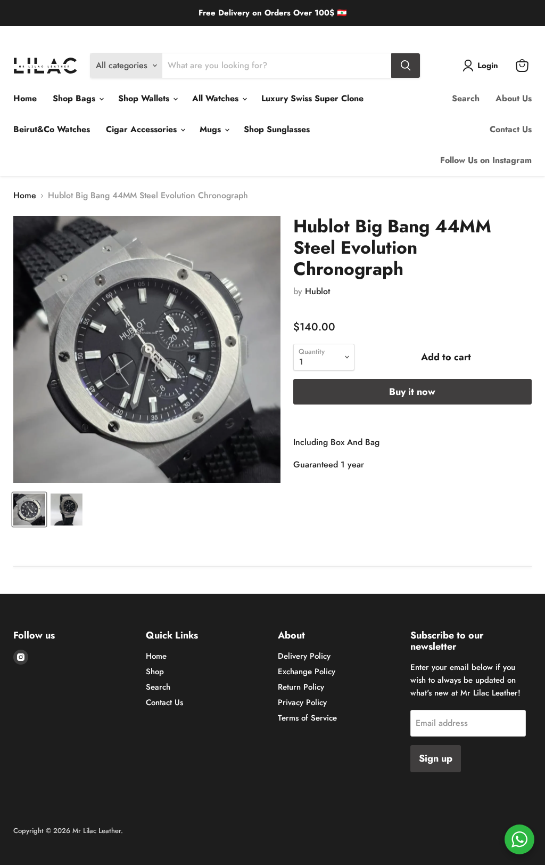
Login (487, 65)
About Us (514, 98)
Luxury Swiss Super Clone (312, 98)
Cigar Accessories (142, 129)
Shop (155, 671)
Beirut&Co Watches (51, 129)
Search (466, 98)
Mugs (212, 129)
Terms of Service (307, 718)
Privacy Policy (302, 702)
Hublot (317, 291)
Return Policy (148, 34)
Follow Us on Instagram (486, 160)
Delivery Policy (35, 34)
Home (25, 98)
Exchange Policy (92, 34)
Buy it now (412, 392)
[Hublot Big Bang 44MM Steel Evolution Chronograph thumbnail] (29, 509)
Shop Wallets (145, 98)
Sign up (435, 758)
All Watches (216, 98)
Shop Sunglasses (277, 129)
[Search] (405, 65)
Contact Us (511, 129)
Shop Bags (75, 98)
